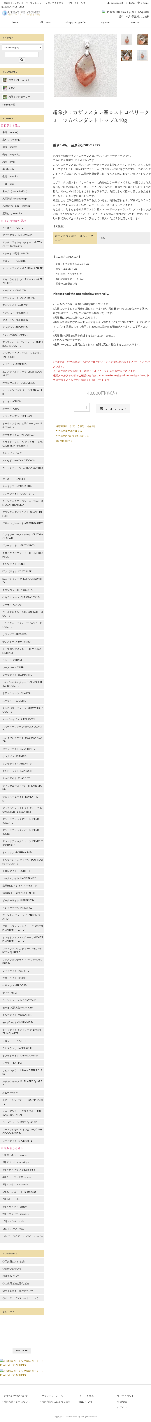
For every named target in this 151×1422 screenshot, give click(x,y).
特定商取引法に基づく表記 (56, 1401)
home (15, 22)
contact (136, 22)
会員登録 (122, 1401)
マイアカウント (125, 1396)
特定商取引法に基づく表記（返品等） (76, 426)
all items (45, 22)
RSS (81, 1401)
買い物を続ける (64, 440)
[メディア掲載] (22, 1372)
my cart (106, 22)
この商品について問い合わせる (72, 435)
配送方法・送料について (17, 1401)
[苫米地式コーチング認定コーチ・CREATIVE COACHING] (22, 1362)
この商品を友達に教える (69, 430)
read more (22, 1350)
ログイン (122, 1407)
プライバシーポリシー (54, 1396)
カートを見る (86, 1396)
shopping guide (76, 22)
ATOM (88, 1401)
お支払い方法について (16, 1396)
